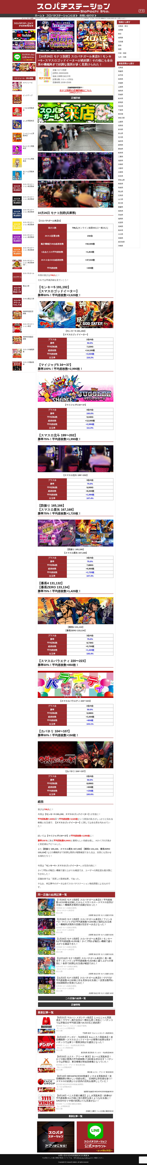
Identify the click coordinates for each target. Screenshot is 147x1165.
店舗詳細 (75, 97)
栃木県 (120, 98)
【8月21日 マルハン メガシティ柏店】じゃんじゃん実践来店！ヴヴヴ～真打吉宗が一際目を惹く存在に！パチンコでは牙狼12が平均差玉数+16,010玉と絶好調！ (84, 1020)
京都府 (120, 164)
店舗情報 (75, 1004)
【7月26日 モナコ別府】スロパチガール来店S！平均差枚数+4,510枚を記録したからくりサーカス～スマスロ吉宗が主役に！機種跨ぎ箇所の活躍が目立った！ (84, 902)
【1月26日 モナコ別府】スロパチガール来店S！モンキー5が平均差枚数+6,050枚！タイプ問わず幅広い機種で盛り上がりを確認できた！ (84, 941)
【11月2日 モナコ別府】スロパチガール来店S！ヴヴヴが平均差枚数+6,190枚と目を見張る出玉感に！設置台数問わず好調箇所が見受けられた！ (84, 980)
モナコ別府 (30, 18)
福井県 (120, 141)
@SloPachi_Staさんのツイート (24, 376)
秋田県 (120, 79)
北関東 (120, 30)
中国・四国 (122, 53)
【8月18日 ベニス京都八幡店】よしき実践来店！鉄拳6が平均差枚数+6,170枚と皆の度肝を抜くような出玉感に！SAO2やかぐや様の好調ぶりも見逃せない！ (84, 1098)
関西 (119, 49)
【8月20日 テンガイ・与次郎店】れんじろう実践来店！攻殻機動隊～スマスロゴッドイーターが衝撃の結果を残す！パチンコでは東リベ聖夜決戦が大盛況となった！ (84, 1040)
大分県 (120, 234)
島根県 (120, 187)
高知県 (120, 215)
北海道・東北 (123, 26)
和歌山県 (121, 180)
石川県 (120, 137)
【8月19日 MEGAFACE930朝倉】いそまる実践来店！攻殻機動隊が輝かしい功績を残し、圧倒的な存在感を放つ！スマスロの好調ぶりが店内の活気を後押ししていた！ (84, 1079)
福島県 (120, 91)
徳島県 (120, 211)
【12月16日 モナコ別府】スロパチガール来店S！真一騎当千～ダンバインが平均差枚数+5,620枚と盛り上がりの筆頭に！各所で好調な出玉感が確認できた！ (84, 961)
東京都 (120, 114)
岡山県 (120, 191)
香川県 (120, 203)
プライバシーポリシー (83, 1158)
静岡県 (120, 145)
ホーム (24, 18)
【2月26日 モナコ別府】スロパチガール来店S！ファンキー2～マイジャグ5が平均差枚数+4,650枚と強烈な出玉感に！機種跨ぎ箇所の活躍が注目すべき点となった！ (84, 922)
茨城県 (120, 94)
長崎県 (120, 226)
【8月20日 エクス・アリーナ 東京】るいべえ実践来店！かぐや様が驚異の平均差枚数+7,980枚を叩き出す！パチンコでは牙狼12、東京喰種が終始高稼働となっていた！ (84, 1059)
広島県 (120, 195)
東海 (119, 45)
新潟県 (120, 129)
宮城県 (120, 83)
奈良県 (120, 176)
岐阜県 (120, 153)
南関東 (120, 38)
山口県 (120, 199)
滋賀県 (120, 160)
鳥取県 (120, 184)
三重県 (120, 157)
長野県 (120, 125)
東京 (119, 34)
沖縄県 (120, 246)
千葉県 (120, 110)
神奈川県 (121, 118)
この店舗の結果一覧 (75, 998)
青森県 (120, 71)
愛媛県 (120, 207)
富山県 (120, 133)
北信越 (120, 41)
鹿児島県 (121, 242)
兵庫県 (120, 172)
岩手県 (120, 75)
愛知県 (120, 149)
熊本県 (120, 230)
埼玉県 (120, 106)
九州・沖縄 (122, 57)
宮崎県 (120, 238)
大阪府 (120, 168)
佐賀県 (120, 222)
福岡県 (120, 219)
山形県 (120, 87)
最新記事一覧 (75, 1116)
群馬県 (120, 102)
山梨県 (120, 122)
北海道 (120, 67)
